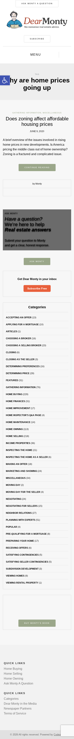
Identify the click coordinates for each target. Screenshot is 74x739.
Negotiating (13, 499)
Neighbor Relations (19, 513)
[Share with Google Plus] (39, 192)
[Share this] (28, 192)
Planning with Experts (20, 520)
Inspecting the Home (19, 450)
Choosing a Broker (18, 338)
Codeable (59, 734)
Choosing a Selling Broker (23, 345)
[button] (5, 80)
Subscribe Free (37, 288)
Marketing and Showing (21, 471)
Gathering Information (26, 113)
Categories (11, 698)
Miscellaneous (52, 113)
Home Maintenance (18, 422)
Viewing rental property (22, 582)
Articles (11, 331)
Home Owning (14, 429)
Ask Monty (37, 261)
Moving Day (13, 485)
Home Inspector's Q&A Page (23, 415)
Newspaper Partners (17, 708)
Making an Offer (16, 464)
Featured (12, 380)
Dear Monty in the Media (20, 703)
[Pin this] (45, 192)
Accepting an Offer (18, 317)
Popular (11, 527)
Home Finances (15, 401)
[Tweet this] (34, 192)
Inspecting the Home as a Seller (27, 457)
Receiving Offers (17, 548)
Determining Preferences (23, 366)
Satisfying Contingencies (22, 555)
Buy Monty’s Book (37, 623)
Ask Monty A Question (37, 3)
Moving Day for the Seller (23, 492)
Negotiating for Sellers (22, 506)
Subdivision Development (22, 569)
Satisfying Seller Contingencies (27, 562)
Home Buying (14, 394)
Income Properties (18, 443)
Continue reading (37, 167)
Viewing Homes (15, 575)
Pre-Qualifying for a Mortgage (26, 534)
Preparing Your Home (20, 541)
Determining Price (17, 373)
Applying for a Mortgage (22, 324)
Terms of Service (15, 713)
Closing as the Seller (20, 359)
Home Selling (14, 436)
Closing (11, 352)
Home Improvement (18, 408)
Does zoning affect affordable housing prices (37, 121)
